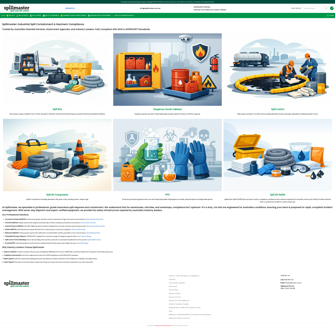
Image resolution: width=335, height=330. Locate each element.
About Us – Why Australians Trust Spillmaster (184, 276)
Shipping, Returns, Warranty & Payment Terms (184, 307)
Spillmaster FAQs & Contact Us (179, 318)
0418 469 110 (288, 280)
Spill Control (277, 109)
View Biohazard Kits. (93, 233)
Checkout (172, 279)
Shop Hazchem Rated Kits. (95, 219)
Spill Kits (57, 109)
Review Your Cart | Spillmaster (179, 300)
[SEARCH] (326, 8)
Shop (170, 311)
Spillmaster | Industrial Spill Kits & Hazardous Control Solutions (190, 314)
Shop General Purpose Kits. (96, 226)
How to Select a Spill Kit (177, 283)
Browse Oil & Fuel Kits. (88, 223)
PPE (167, 194)
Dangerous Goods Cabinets (167, 109)
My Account (173, 286)
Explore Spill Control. (94, 240)
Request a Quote (175, 293)
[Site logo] (16, 8)
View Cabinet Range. (84, 236)
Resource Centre (175, 297)
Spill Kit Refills (277, 194)
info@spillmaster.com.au (150, 8)
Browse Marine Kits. (79, 229)
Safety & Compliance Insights (179, 304)
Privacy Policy (173, 290)
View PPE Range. (83, 243)
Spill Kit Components (57, 194)
